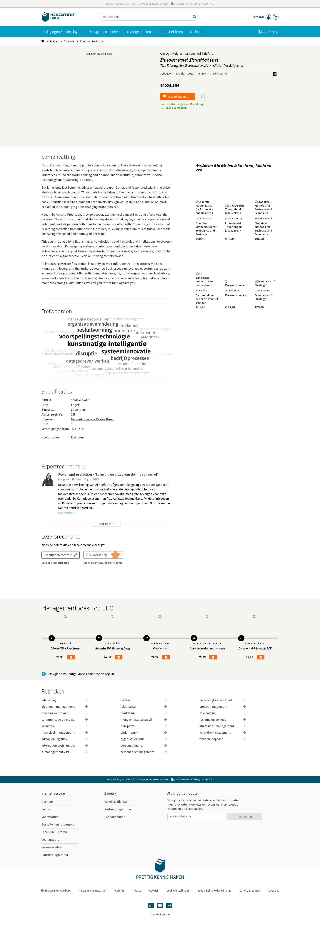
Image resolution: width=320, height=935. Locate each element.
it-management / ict (55, 752)
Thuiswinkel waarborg (57, 890)
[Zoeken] (194, 17)
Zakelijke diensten (116, 802)
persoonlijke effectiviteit (215, 700)
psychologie (207, 713)
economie (48, 726)
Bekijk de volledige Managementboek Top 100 (82, 674)
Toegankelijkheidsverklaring (214, 890)
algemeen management (58, 706)
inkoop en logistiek (54, 739)
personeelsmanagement (137, 752)
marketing (128, 713)
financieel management (57, 732)
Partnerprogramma (54, 855)
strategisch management (216, 726)
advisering (48, 700)
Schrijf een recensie (58, 555)
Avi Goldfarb (205, 53)
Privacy (137, 890)
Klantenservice (53, 793)
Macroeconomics (236, 295)
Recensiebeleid (51, 847)
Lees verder (65, 512)
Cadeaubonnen (114, 817)
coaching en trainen (55, 713)
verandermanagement (215, 732)
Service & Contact (249, 890)
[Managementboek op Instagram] (169, 905)
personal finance (132, 745)
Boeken (54, 41)
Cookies (154, 890)
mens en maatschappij (136, 719)
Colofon (119, 890)
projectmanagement (213, 706)
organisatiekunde (133, 739)
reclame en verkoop (212, 719)
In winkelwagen (178, 96)
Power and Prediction (91, 41)
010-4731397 (271, 31)
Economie (69, 41)
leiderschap (128, 706)
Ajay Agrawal (168, 53)
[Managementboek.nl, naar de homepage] (58, 21)
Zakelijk (110, 793)
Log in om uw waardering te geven (103, 562)
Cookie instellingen (178, 890)
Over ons (47, 802)
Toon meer (105, 523)
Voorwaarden (50, 817)
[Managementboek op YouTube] (160, 905)
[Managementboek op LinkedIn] (151, 905)
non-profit (127, 726)
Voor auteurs (50, 839)
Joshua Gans (187, 53)
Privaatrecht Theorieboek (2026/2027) (233, 227)
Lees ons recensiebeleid (55, 562)
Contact (46, 809)
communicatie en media (58, 719)
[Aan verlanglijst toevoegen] (200, 96)
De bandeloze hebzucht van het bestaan (207, 299)
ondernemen (130, 732)
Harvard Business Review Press (92, 419)
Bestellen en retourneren (58, 824)
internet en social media (58, 745)
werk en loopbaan (211, 739)
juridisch (126, 700)
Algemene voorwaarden (93, 890)
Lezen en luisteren (54, 832)
